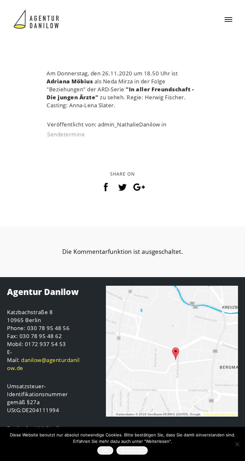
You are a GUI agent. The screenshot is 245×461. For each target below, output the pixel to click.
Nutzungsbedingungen (220, 414)
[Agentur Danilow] (36, 18)
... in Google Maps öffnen (172, 351)
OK (105, 450)
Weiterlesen (132, 450)
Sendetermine (66, 134)
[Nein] (237, 444)
